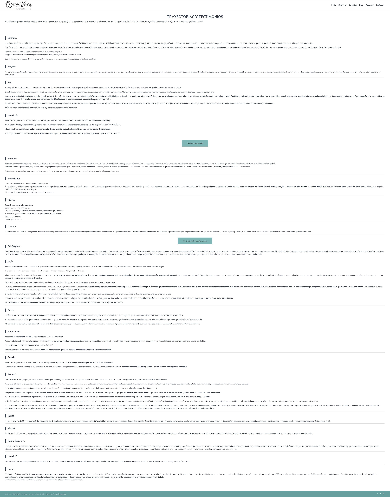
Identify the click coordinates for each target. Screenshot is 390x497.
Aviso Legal (30, 494)
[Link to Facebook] (377, 493)
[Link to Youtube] (383, 493)
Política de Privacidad (39, 494)
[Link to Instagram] (380, 493)
